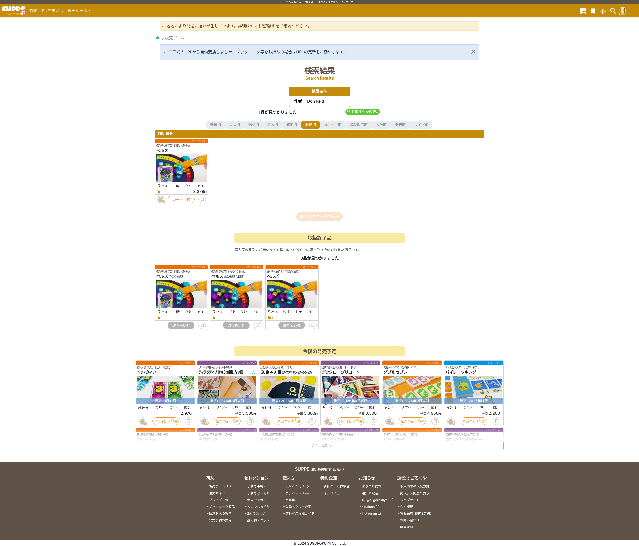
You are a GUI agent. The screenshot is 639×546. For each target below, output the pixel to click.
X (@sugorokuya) (375, 500)
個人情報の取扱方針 (414, 486)
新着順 (215, 125)
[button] (362, 112)
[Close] (473, 52)
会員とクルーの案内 (300, 507)
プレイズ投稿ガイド (300, 513)
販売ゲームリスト (222, 486)
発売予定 (161, 421)
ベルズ (162, 151)
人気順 (234, 125)
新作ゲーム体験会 (337, 486)
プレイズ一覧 (218, 500)
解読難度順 (359, 125)
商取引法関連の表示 (414, 493)
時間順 (310, 125)
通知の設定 (370, 493)
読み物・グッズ (258, 520)
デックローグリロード (340, 372)
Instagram (369, 513)
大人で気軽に (257, 500)
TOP (33, 10)
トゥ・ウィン (146, 372)
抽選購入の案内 (220, 513)
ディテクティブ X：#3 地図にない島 (221, 372)
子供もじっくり (258, 493)
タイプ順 (421, 125)
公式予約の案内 (220, 520)
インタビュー (333, 493)
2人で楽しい (256, 513)
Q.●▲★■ (270, 372)
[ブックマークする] (202, 199)
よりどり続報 (371, 486)
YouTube (368, 507)
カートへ (180, 199)
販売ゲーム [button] (77, 10)
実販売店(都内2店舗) (416, 513)
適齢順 (291, 125)
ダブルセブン (395, 372)
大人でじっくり (258, 507)
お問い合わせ (410, 520)
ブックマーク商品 (222, 507)
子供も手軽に (257, 486)
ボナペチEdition (297, 493)
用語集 (290, 500)
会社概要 (406, 507)
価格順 (253, 125)
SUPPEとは (52, 10)
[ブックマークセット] (593, 10)
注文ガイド (217, 493)
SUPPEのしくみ (297, 486)
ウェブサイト (410, 500)
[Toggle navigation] (633, 11)
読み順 (272, 125)
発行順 (400, 125)
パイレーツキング (460, 372)
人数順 (381, 125)
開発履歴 (406, 527)
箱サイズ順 (333, 125)
